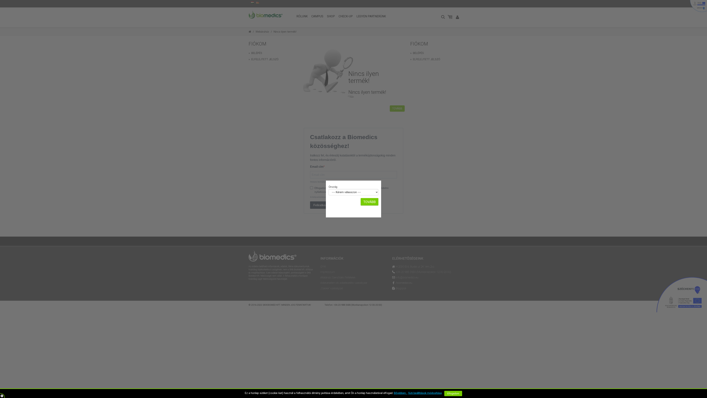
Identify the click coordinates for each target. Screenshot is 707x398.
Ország (333, 186)
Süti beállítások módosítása (425, 393)
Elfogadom (453, 393)
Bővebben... (400, 393)
